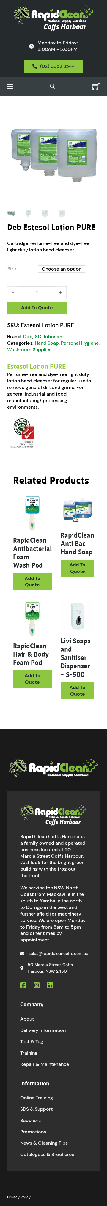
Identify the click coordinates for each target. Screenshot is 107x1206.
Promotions (33, 1132)
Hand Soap (47, 343)
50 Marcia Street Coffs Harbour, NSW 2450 (50, 968)
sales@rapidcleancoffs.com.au (58, 953)
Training (28, 1053)
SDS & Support (36, 1109)
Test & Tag (31, 1041)
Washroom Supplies (29, 349)
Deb (27, 336)
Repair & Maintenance (44, 1064)
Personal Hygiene (80, 343)
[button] (91, 116)
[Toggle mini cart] (96, 86)
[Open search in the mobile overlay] (53, 86)
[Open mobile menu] (10, 86)
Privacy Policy (19, 1197)
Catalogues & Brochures (47, 1154)
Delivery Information (43, 1030)
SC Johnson (48, 336)
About (27, 1019)
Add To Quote (37, 307)
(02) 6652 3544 (57, 66)
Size (11, 268)
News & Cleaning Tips (44, 1143)
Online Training (36, 1098)
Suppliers (30, 1120)
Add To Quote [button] (32, 581)
